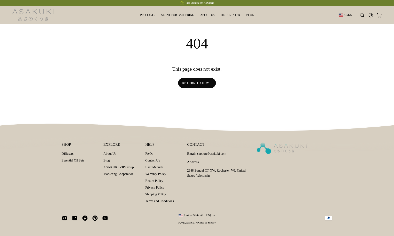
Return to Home (197, 83)
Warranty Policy (155, 174)
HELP (150, 144)
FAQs (149, 153)
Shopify (211, 222)
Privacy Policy (154, 187)
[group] (197, 3)
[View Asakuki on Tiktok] (74, 218)
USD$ (348, 14)
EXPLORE (111, 144)
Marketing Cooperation (118, 174)
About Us (109, 153)
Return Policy (154, 180)
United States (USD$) (197, 215)
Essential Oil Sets (73, 160)
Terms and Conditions (159, 201)
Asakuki (190, 222)
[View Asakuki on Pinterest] (94, 218)
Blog (106, 160)
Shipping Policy (155, 194)
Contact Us (152, 160)
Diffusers (67, 153)
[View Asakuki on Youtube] (104, 218)
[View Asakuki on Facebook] (84, 218)
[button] (230, 15)
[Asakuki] (38, 15)
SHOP (66, 144)
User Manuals (154, 167)
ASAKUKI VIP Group (118, 167)
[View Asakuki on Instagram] (64, 218)
